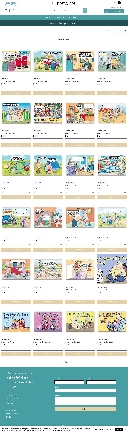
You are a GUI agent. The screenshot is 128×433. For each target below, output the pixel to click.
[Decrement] (2, 88)
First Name (58, 379)
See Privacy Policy (66, 430)
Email (56, 387)
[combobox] (117, 31)
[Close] (125, 429)
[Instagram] (7, 417)
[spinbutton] (16, 88)
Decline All (109, 430)
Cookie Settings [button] (98, 430)
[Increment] (29, 88)
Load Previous (64, 39)
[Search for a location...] (85, 10)
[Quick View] (16, 61)
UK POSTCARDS (64, 3)
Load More (64, 362)
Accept (119, 430)
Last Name (90, 379)
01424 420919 (9, 9)
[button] (118, 2)
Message (57, 395)
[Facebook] (10, 417)
